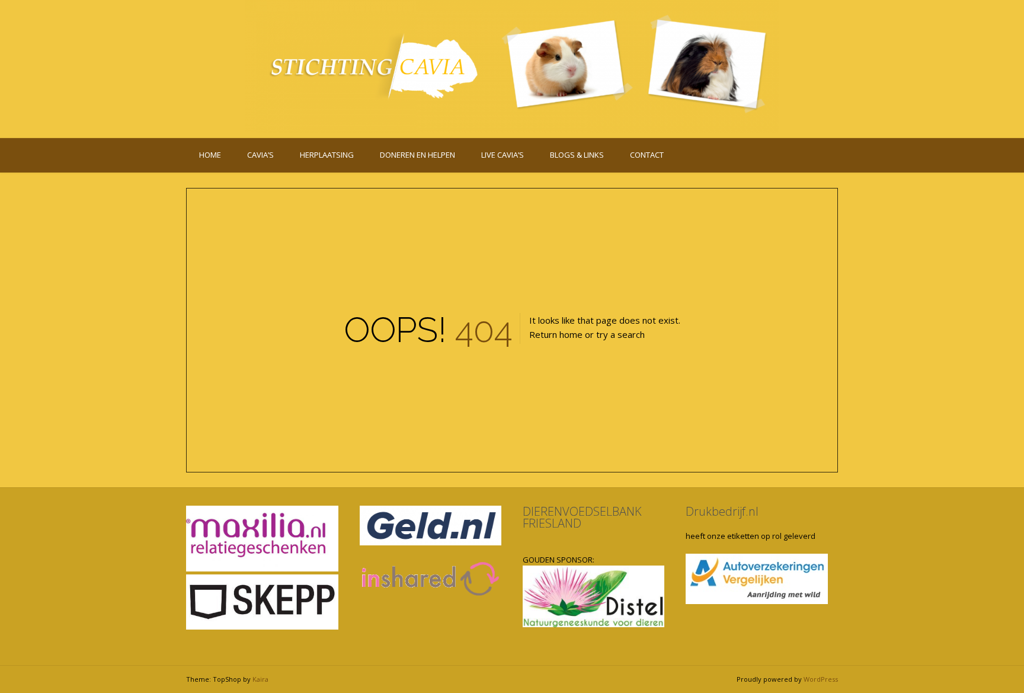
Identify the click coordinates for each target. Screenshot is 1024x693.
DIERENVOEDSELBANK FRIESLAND (582, 517)
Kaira (260, 679)
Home (210, 154)
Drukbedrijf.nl (722, 511)
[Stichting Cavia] (512, 66)
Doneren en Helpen (417, 154)
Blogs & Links (577, 154)
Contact (647, 154)
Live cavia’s (502, 154)
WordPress (821, 679)
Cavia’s (260, 154)
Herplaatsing (327, 154)
